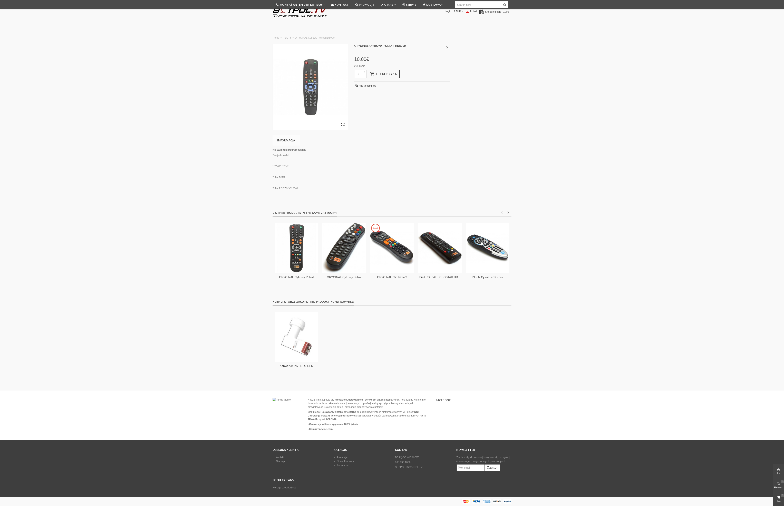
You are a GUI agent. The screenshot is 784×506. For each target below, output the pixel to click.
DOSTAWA (433, 5)
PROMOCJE (366, 5)
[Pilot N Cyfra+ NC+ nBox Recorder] (487, 248)
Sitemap (280, 461)
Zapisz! (492, 467)
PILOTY (287, 37)
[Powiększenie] (343, 125)
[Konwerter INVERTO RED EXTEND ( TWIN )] (296, 337)
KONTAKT (342, 5)
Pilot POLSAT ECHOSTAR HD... (439, 277)
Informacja (286, 140)
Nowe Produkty (345, 461)
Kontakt (279, 457)
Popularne (342, 465)
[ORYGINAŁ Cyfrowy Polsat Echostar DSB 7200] (344, 248)
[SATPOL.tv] (300, 11)
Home (276, 37)
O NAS (388, 5)
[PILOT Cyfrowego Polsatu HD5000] (310, 87)
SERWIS (411, 5)
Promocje (341, 457)
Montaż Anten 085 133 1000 (301, 5)
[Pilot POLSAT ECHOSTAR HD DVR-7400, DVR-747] (440, 248)
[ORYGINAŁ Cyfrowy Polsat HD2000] (296, 248)
